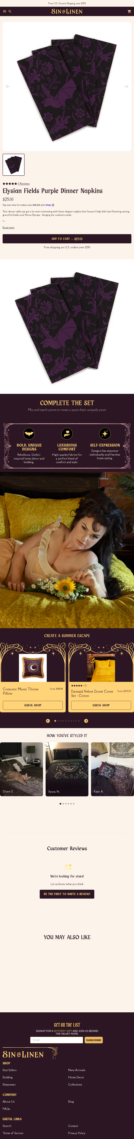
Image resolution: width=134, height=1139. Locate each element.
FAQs (6, 1109)
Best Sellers (10, 1070)
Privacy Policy (76, 1133)
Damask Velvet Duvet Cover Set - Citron (92, 693)
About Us (9, 1101)
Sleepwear (9, 1084)
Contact (73, 1126)
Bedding (8, 1077)
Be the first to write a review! (67, 894)
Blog (71, 1101)
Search (7, 1126)
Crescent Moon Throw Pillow (21, 691)
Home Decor (76, 1077)
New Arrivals (76, 1070)
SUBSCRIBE (93, 1040)
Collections (75, 1084)
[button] (48, 721)
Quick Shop (33, 707)
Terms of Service (13, 1133)
